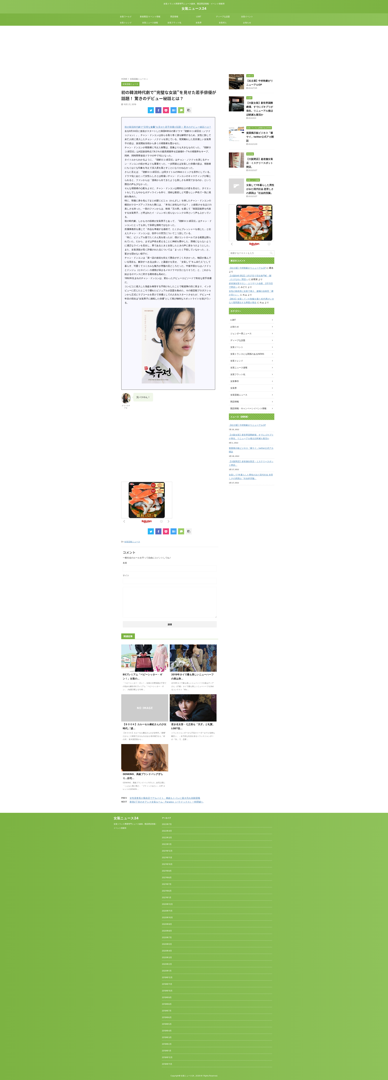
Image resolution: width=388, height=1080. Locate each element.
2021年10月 (167, 864)
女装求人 (223, 22)
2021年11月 (167, 857)
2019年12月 (167, 977)
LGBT (198, 16)
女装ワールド (126, 16)
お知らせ (247, 22)
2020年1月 (167, 970)
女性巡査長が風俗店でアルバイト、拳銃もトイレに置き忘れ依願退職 (165, 798)
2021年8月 (167, 877)
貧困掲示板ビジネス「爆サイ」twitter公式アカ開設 (260, 136)
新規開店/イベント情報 (150, 16)
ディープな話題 (223, 16)
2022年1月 (167, 844)
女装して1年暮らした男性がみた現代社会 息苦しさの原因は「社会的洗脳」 (260, 188)
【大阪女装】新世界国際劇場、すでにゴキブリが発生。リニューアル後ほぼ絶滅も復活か (251, 436)
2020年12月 (167, 904)
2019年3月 (167, 1037)
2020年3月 (167, 957)
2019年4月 (167, 1030)
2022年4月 (167, 831)
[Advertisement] (194, 48)
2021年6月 (167, 891)
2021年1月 (166, 897)
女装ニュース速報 (150, 22)
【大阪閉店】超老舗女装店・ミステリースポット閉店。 (259, 162)
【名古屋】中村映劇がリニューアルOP (247, 268)
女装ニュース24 (194, 8)
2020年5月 (167, 944)
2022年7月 (167, 824)
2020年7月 (167, 937)
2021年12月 (167, 851)
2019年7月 (166, 1010)
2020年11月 (167, 911)
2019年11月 (167, 984)
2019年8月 (167, 1004)
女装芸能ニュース (132, 541)
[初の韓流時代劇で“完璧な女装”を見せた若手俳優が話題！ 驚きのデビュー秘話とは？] (174, 110)
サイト (126, 575)
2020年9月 (167, 924)
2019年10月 (167, 990)
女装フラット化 (174, 22)
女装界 (199, 22)
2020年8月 (167, 931)
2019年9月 (167, 997)
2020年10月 (167, 917)
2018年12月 (167, 1057)
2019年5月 (167, 1024)
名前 (125, 562)
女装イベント (247, 16)
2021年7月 (166, 884)
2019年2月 (167, 1044)
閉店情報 (174, 16)
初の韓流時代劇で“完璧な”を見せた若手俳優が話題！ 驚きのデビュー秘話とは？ (168, 127)
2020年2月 (167, 964)
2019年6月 (167, 1017)
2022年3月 (167, 837)
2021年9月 (167, 871)
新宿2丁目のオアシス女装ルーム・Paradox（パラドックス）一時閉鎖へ (166, 801)
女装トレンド (126, 22)
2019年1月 (166, 1050)
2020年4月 (167, 951)
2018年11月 (167, 1064)
